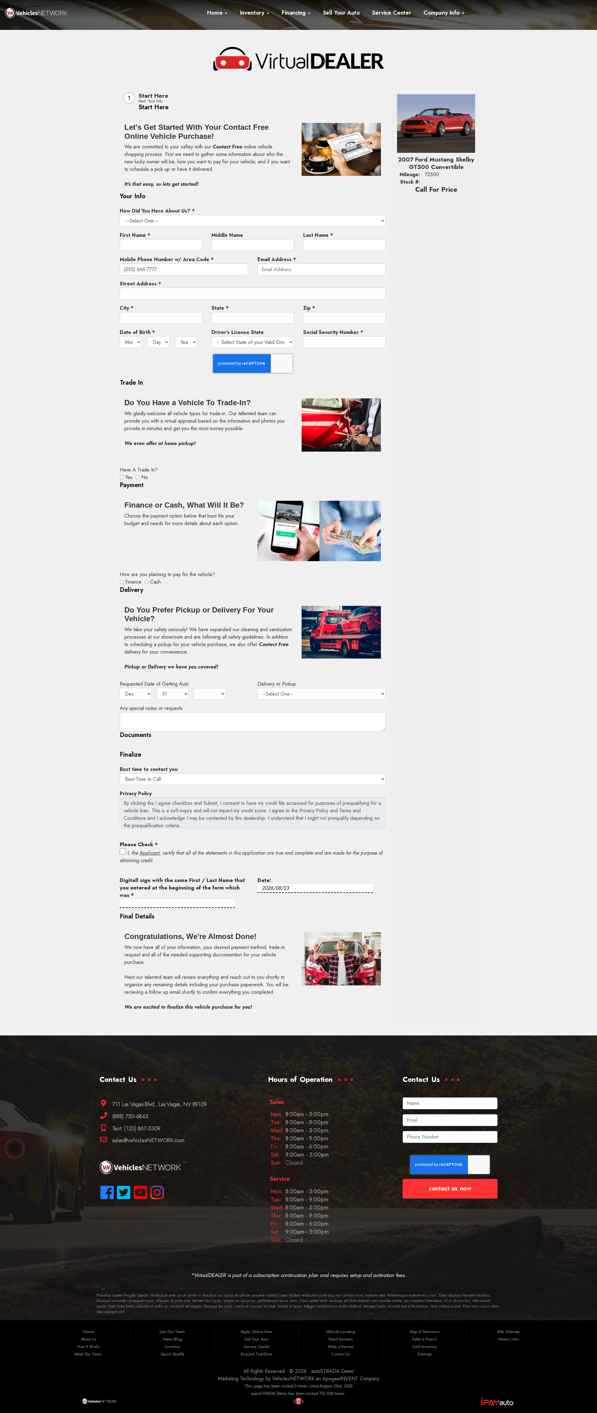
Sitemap (425, 1354)
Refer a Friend (424, 1339)
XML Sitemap (508, 1332)
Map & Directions (424, 1332)
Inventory (253, 12)
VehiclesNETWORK (293, 1378)
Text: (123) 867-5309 (135, 1128)
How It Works (88, 1347)
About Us (88, 1339)
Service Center (391, 12)
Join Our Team (172, 1332)
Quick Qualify (172, 1354)
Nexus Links (508, 1339)
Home (215, 12)
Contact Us (340, 1354)
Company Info (442, 12)
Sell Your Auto (341, 12)
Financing (294, 12)
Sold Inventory (424, 1347)
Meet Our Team (88, 1354)
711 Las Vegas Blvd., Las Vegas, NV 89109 (158, 1104)
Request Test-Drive (256, 1354)
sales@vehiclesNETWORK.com (148, 1140)
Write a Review (341, 1347)
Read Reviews (341, 1339)
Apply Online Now (256, 1332)
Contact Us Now (450, 1188)
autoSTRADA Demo (332, 1371)
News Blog (172, 1339)
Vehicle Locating (340, 1332)
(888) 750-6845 (129, 1116)
